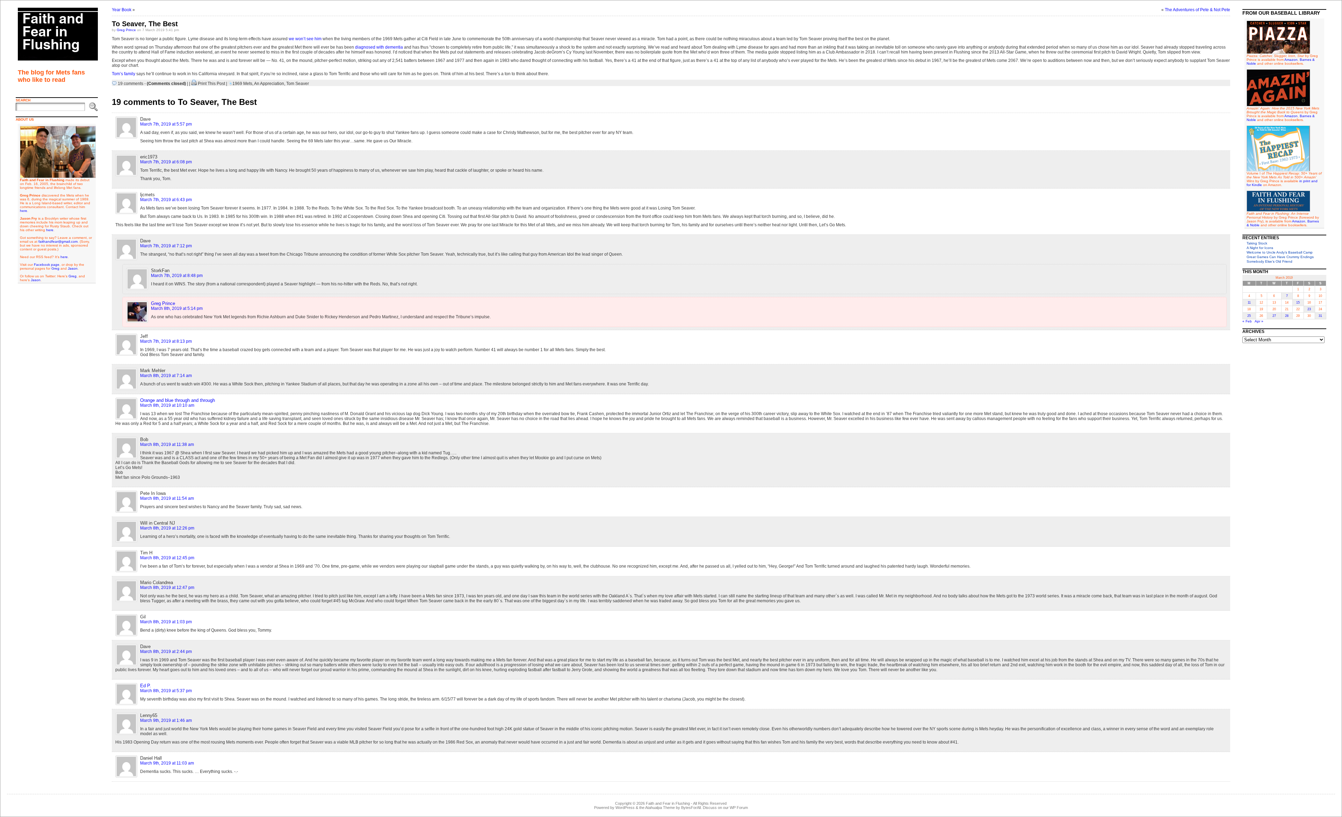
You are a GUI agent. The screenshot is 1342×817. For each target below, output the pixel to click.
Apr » (1259, 321)
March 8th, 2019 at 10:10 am (167, 405)
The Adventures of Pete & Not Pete (1197, 9)
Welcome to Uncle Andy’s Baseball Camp (1280, 252)
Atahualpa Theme (660, 807)
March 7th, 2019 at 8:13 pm (166, 341)
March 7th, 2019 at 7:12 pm (166, 245)
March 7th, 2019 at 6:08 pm (166, 161)
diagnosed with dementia (379, 47)
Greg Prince (126, 30)
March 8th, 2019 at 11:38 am (167, 444)
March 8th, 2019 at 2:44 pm (166, 651)
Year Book (121, 9)
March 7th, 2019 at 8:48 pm (177, 275)
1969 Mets (242, 83)
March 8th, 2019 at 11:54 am (167, 498)
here (23, 211)
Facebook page (46, 265)
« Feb (1247, 321)
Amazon (1291, 60)
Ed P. (145, 685)
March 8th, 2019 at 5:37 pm (166, 690)
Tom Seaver (297, 83)
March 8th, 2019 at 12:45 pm (167, 557)
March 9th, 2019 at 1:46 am (166, 720)
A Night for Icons (1260, 248)
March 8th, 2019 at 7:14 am (166, 375)
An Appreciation (269, 83)
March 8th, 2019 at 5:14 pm (177, 308)
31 (1320, 316)
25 (1249, 316)
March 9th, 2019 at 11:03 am (167, 763)
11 (1249, 302)
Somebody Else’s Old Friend (1269, 261)
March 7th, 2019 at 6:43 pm (166, 199)
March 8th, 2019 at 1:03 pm (166, 621)
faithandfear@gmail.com (58, 241)
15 (1298, 302)
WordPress (625, 807)
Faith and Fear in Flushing (668, 803)
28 (1287, 316)
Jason (73, 268)
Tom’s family (123, 73)
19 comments (130, 83)
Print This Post (211, 83)
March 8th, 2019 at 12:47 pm (167, 587)
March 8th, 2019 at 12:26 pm (167, 528)
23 (1309, 309)
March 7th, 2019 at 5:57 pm (166, 124)
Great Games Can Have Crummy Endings (1280, 257)
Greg (55, 268)
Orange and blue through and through (177, 400)
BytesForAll (691, 807)
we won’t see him (305, 38)
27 (1274, 316)
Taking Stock (1257, 243)
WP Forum (739, 807)
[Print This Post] (194, 83)
